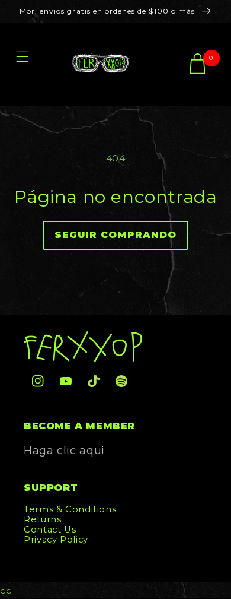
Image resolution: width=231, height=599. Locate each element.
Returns (42, 519)
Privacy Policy (56, 539)
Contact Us (50, 529)
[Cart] (198, 64)
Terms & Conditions (70, 509)
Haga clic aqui (64, 450)
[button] (22, 64)
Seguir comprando (115, 234)
